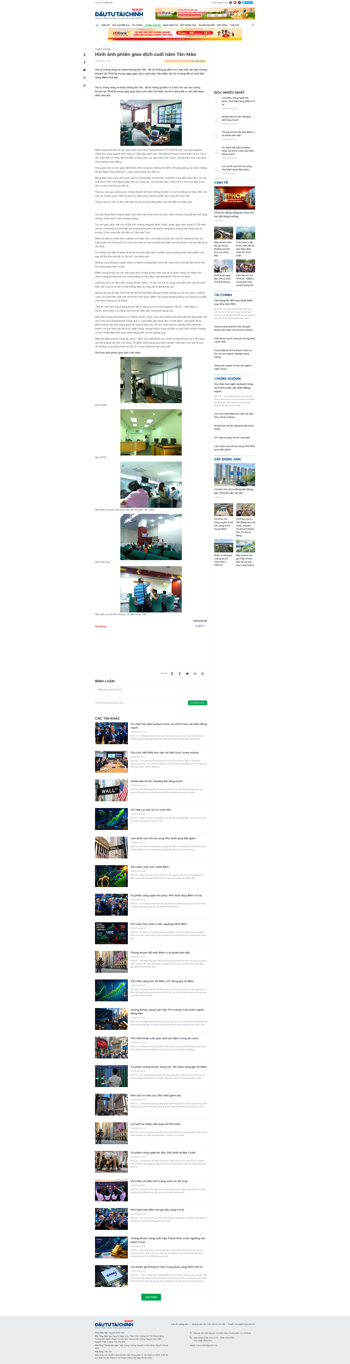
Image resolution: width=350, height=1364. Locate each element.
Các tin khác (107, 718)
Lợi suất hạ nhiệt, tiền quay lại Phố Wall (155, 1124)
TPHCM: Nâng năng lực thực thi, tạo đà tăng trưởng (234, 214)
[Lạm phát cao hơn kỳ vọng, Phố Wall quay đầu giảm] (111, 847)
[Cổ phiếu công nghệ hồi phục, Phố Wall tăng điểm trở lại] (111, 905)
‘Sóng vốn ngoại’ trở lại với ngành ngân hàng (232, 367)
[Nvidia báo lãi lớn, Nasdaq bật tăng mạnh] (111, 790)
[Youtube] (235, 2)
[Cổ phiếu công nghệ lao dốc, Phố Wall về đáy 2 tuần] (111, 1162)
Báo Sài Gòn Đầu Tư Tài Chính (119, 13)
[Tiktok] (239, 2)
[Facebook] (230, 2)
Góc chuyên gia (121, 25)
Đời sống (222, 25)
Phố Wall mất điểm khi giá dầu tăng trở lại (157, 1209)
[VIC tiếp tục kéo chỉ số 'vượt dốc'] (111, 819)
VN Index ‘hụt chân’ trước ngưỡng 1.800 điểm (159, 924)
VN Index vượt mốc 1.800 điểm (150, 866)
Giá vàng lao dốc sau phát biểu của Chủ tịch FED (233, 302)
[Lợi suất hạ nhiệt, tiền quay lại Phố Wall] (111, 1133)
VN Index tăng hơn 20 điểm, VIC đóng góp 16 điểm (162, 981)
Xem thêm (151, 1297)
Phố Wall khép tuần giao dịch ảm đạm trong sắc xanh (164, 1038)
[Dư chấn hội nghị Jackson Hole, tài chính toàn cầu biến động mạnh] (111, 733)
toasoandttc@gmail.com (206, 1345)
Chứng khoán (153, 25)
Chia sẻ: (164, 673)
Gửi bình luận (197, 703)
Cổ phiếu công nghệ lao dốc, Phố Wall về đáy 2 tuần (163, 1152)
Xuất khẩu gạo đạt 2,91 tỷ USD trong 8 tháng (222, 278)
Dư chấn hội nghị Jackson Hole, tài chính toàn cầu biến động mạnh (169, 726)
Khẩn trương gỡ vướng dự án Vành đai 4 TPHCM (223, 560)
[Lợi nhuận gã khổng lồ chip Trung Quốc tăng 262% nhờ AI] (111, 1276)
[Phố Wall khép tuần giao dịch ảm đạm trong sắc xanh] (111, 1047)
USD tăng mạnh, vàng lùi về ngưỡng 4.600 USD (234, 340)
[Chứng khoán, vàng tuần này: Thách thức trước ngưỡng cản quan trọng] (111, 1247)
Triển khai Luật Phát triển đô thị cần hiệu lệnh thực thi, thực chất (245, 249)
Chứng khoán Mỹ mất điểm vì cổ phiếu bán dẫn (160, 952)
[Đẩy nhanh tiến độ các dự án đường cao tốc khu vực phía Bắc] (223, 233)
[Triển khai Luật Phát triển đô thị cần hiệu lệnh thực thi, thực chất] (245, 233)
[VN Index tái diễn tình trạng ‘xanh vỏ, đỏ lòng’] (111, 1190)
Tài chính (137, 25)
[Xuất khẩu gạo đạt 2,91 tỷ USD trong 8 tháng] (223, 265)
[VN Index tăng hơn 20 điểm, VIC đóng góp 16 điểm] (111, 990)
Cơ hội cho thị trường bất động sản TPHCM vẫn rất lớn (233, 491)
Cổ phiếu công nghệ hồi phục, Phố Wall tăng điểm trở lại (166, 895)
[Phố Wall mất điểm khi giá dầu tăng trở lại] (111, 1219)
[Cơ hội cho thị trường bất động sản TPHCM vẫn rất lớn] (234, 474)
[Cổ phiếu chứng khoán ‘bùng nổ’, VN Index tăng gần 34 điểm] (111, 1076)
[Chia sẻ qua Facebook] (84, 62)
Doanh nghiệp (207, 25)
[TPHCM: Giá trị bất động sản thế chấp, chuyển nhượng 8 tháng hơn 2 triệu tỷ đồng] (245, 509)
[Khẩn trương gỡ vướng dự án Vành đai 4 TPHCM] (223, 545)
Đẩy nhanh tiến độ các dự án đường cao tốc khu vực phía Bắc (222, 249)
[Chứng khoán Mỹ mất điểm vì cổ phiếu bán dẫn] (111, 962)
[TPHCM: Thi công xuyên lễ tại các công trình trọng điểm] (223, 509)
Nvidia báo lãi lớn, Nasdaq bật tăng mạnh (157, 781)
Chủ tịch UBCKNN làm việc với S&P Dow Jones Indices (165, 752)
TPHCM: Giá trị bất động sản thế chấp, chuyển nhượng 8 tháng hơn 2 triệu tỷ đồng (245, 527)
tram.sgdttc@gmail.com (244, 1324)
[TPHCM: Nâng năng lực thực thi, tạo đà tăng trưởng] (234, 198)
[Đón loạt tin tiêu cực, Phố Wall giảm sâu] (111, 1105)
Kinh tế (105, 25)
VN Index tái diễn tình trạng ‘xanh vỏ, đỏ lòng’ (159, 1181)
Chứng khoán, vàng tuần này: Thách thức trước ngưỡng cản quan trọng (168, 1240)
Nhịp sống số (170, 25)
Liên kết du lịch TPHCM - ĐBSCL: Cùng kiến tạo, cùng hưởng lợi (245, 280)
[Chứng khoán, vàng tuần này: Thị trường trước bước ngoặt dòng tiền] (111, 1019)
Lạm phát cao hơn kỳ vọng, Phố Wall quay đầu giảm (163, 838)
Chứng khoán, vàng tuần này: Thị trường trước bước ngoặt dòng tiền (167, 1011)
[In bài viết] (84, 85)
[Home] (97, 25)
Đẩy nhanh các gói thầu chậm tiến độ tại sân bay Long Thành (245, 560)
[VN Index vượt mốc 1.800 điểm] (111, 876)
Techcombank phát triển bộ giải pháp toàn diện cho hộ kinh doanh (233, 328)
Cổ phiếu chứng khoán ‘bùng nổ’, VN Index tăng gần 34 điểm (169, 1066)
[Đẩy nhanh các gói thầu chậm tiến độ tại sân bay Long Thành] (245, 545)
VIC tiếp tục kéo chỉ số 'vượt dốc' (151, 809)
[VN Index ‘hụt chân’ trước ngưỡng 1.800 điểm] (111, 933)
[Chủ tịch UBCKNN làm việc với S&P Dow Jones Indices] (111, 762)
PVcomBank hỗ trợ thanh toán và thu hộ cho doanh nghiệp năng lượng (233, 353)
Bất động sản (188, 25)
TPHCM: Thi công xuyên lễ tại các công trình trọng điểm (223, 524)
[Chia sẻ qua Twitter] (84, 70)
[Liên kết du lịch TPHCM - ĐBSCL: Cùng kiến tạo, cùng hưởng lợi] (245, 265)
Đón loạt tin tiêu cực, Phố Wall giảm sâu (156, 1095)
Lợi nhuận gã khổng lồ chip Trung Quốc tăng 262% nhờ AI (167, 1266)
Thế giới (234, 25)
